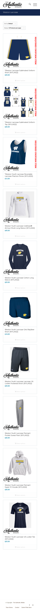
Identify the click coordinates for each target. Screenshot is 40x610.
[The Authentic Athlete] (16, 4)
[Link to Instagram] (32, 605)
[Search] (29, 4)
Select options (20, 80)
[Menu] (34, 4)
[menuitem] (29, 4)
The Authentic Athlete (19, 602)
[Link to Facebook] (29, 605)
